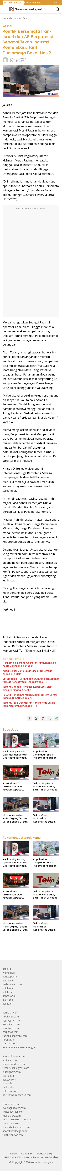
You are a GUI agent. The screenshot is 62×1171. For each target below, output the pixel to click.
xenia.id (7, 968)
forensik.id (8, 1039)
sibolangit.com (11, 1016)
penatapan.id (10, 976)
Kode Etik (26, 1153)
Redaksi (9, 1157)
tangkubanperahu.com (15, 1035)
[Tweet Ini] (36, 718)
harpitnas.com (10, 1031)
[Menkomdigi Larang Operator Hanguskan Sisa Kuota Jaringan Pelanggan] (16, 740)
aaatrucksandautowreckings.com (21, 1047)
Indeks (14, 1153)
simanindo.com (11, 1024)
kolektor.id (8, 988)
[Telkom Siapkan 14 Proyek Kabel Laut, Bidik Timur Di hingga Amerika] (46, 772)
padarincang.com (12, 984)
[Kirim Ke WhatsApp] (56, 718)
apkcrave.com (10, 1091)
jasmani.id (8, 1075)
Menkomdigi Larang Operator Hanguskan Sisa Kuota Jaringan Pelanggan (29, 664)
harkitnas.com (10, 1012)
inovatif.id (8, 1083)
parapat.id (8, 980)
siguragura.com (11, 1020)
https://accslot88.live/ (14, 949)
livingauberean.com (13, 1111)
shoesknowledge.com (15, 1131)
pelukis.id (8, 992)
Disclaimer (23, 1157)
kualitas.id (8, 999)
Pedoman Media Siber (45, 1157)
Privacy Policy (44, 1153)
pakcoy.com (9, 1079)
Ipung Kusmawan (18, 58)
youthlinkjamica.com (14, 1056)
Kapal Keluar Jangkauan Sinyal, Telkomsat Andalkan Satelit (27, 672)
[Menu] (5, 9)
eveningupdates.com (14, 1107)
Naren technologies (41, 1162)
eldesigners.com (12, 1071)
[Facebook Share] (29, 718)
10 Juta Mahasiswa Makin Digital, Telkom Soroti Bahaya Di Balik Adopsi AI (30, 696)
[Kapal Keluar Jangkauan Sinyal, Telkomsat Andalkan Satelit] (46, 740)
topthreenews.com (13, 1135)
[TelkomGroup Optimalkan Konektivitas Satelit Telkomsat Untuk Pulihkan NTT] (46, 804)
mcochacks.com (12, 1115)
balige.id (7, 1003)
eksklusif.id (8, 1087)
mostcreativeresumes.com (17, 1119)
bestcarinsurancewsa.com (17, 1095)
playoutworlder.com (14, 1064)
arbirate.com (10, 1060)
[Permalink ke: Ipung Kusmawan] (5, 59)
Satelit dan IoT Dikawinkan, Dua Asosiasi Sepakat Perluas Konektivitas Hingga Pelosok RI (31, 680)
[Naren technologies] (25, 9)
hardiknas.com (11, 1028)
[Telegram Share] (50, 718)
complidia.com (11, 1104)
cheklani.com (10, 1043)
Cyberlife (8, 25)
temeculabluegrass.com (16, 1067)
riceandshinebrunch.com (16, 1127)
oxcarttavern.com (12, 1123)
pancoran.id (9, 995)
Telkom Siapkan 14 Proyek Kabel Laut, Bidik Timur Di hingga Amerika (27, 688)
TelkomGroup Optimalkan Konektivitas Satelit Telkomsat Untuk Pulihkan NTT (29, 704)
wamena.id (9, 972)
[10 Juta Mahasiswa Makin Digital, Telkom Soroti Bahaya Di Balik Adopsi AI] (16, 804)
